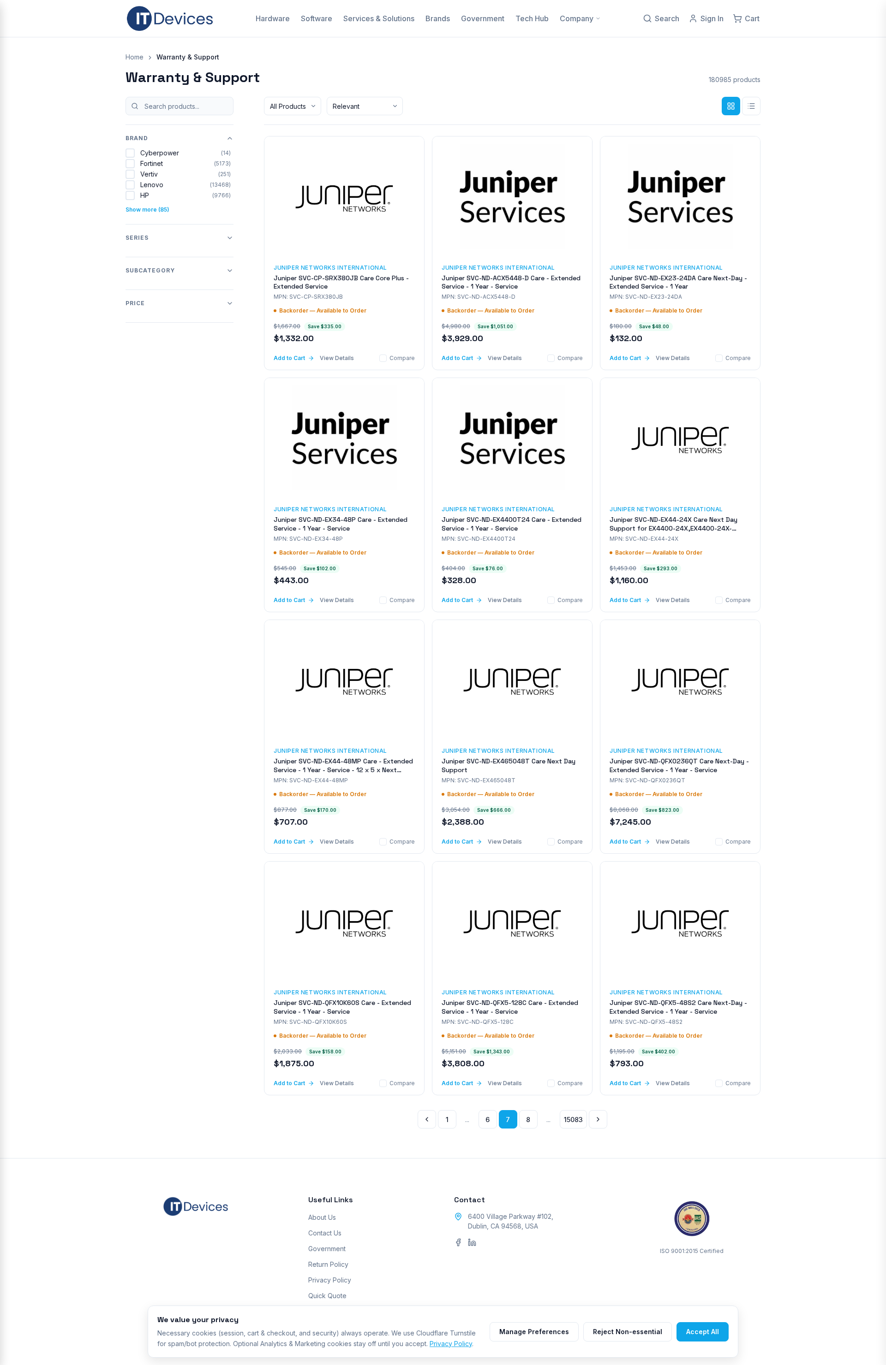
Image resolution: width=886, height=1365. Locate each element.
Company (576, 18)
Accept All (702, 1331)
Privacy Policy (329, 1280)
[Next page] (598, 1119)
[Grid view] (731, 106)
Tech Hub (532, 18)
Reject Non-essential (627, 1331)
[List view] (751, 106)
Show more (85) (147, 209)
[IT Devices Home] (170, 18)
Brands (437, 18)
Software (316, 18)
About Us (322, 1217)
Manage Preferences (534, 1331)
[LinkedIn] (472, 1242)
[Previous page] (427, 1119)
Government (482, 18)
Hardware (273, 18)
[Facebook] (458, 1242)
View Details (337, 358)
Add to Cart (289, 358)
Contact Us (324, 1233)
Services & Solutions (378, 18)
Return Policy (328, 1264)
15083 (573, 1119)
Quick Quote (327, 1296)
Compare (402, 358)
